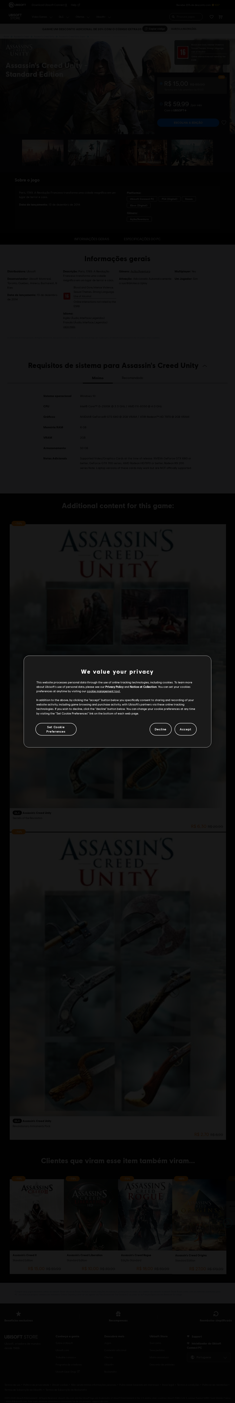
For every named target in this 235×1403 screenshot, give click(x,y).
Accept (185, 729)
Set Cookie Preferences (56, 729)
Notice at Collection (143, 686)
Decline (161, 729)
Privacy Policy (114, 686)
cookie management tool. (103, 691)
